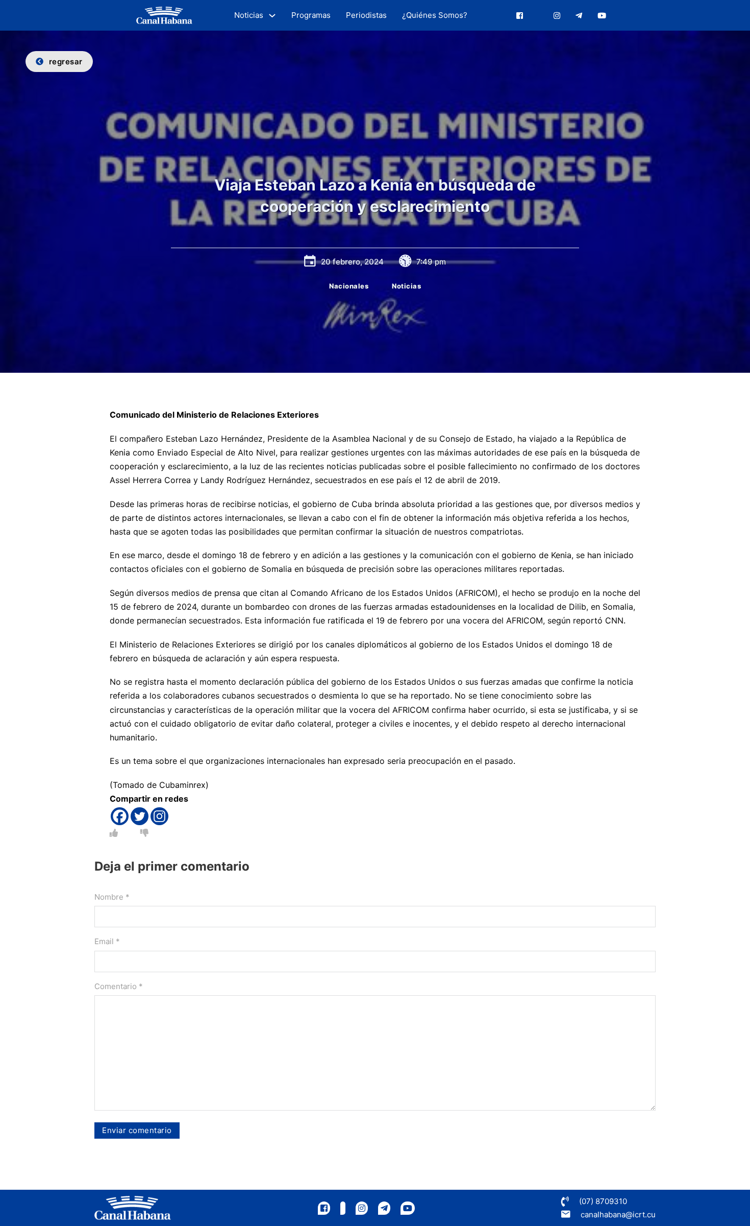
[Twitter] (139, 816)
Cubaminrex (182, 785)
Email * (107, 941)
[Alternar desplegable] (272, 15)
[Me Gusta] (114, 833)
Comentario (118, 986)
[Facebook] (120, 816)
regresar (66, 61)
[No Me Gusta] (144, 833)
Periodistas (366, 15)
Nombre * (112, 897)
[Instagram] (159, 816)
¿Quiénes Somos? (434, 15)
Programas (311, 15)
